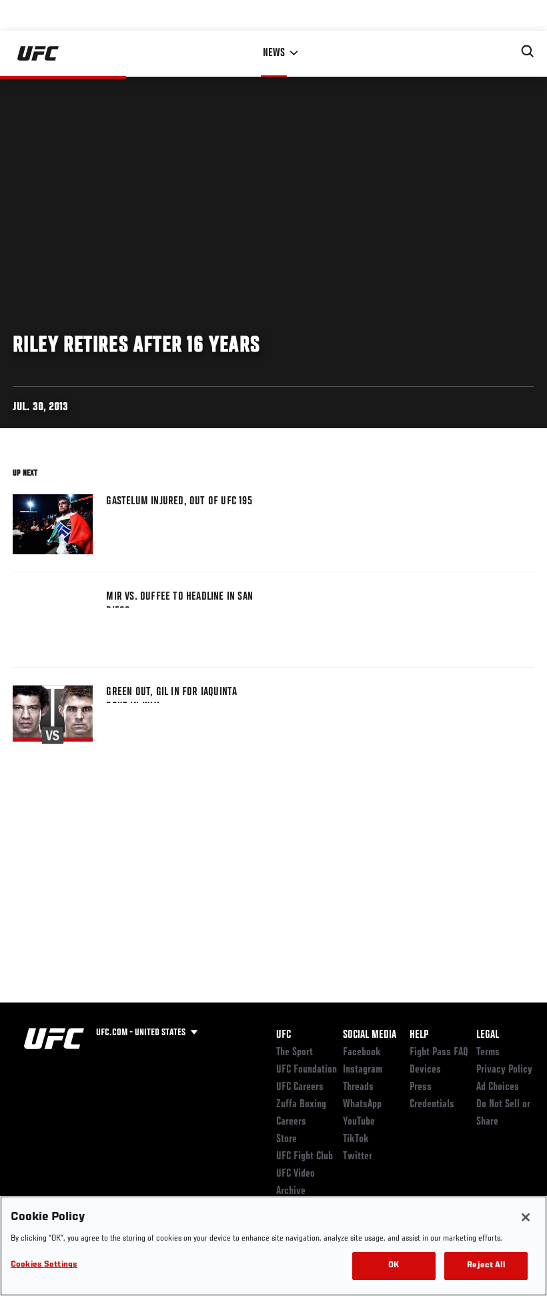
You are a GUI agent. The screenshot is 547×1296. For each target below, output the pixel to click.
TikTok (356, 1139)
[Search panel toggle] (527, 51)
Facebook (362, 1053)
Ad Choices (497, 1087)
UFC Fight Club (304, 1157)
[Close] (525, 1217)
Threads (358, 1087)
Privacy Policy (504, 1070)
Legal (487, 1035)
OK (393, 1265)
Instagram (362, 1070)
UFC (283, 1035)
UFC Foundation (306, 1070)
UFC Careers (300, 1087)
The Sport (294, 1053)
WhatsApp (362, 1105)
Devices (425, 1070)
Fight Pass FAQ (439, 1053)
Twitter (357, 1157)
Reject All (485, 1265)
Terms (488, 1053)
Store (286, 1139)
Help (419, 1035)
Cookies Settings (44, 1265)
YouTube (359, 1122)
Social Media (369, 1035)
